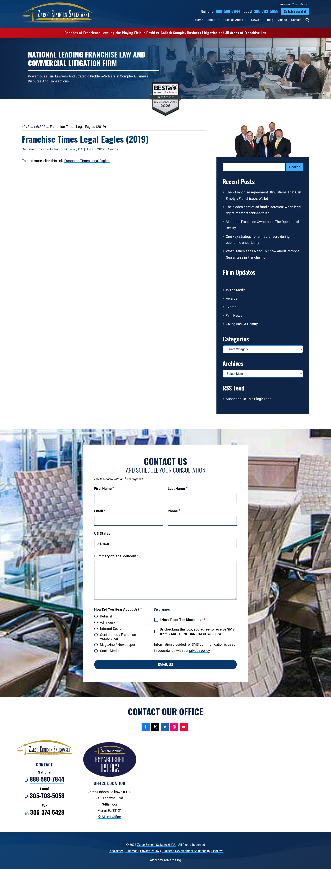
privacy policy (199, 651)
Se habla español (295, 11)
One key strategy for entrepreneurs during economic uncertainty (258, 239)
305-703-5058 (266, 11)
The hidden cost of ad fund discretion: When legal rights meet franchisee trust (263, 210)
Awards (112, 149)
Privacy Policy (149, 851)
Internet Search (112, 629)
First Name (104, 489)
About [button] (211, 20)
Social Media (109, 651)
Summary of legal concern (116, 556)
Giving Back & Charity (242, 324)
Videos (282, 20)
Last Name (178, 489)
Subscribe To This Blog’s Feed (248, 399)
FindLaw (217, 851)
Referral (106, 616)
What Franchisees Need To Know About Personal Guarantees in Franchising (263, 254)
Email (100, 511)
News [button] (255, 20)
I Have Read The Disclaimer (182, 620)
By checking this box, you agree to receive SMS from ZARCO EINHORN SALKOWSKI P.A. (197, 631)
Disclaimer (162, 609)
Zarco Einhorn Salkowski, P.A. (62, 149)
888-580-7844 (228, 11)
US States (102, 533)
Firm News (234, 315)
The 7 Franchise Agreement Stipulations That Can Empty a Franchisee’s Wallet (263, 195)
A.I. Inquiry (108, 622)
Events (231, 307)
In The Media (235, 290)
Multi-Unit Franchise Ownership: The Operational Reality (262, 225)
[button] (327, 841)
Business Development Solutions (184, 851)
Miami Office (111, 817)
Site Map (131, 851)
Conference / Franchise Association (118, 636)
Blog (270, 20)
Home (199, 20)
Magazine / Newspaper (117, 645)
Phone (174, 511)
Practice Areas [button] (233, 20)
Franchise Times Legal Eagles (87, 161)
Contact (296, 20)
